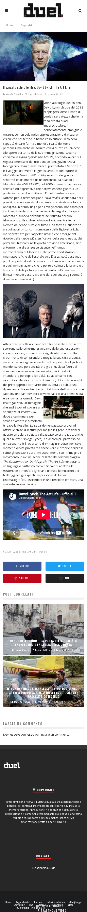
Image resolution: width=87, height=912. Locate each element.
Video (70, 905)
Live (31, 905)
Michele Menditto (14, 94)
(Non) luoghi (75, 902)
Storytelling (19, 905)
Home (8, 902)
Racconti (23, 908)
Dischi (58, 906)
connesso (27, 734)
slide (44, 551)
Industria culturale (56, 902)
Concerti (38, 908)
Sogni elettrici (35, 94)
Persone (38, 902)
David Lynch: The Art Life (21, 551)
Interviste (44, 906)
